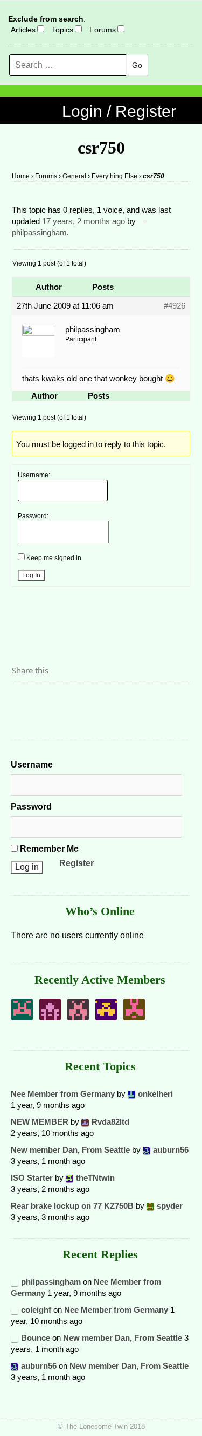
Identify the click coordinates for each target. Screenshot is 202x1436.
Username (32, 764)
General (74, 176)
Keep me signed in (53, 558)
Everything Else (114, 176)
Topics (62, 29)
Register (76, 863)
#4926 (174, 305)
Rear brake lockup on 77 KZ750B (72, 1205)
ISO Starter (32, 1177)
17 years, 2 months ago (83, 221)
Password (31, 806)
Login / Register (119, 111)
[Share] (23, 699)
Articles (23, 29)
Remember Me (48, 848)
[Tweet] (45, 699)
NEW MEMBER (39, 1121)
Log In (31, 575)
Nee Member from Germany (63, 1093)
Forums (102, 29)
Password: (33, 516)
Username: (34, 475)
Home (21, 176)
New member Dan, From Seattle (70, 1149)
